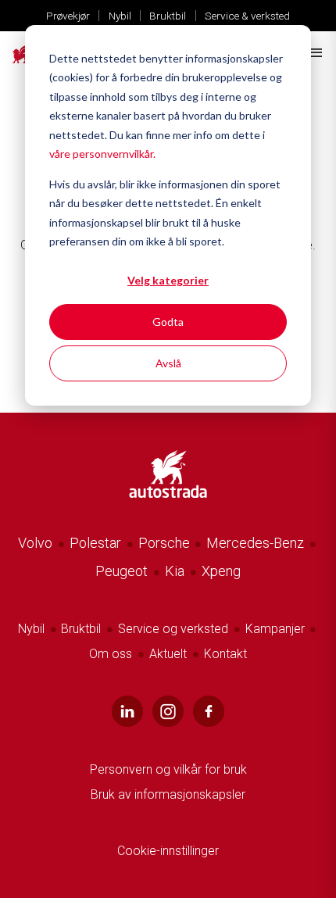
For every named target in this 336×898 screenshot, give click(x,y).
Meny (314, 53)
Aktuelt (168, 653)
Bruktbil (167, 15)
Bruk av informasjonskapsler (168, 794)
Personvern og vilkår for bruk (168, 769)
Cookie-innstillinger (168, 850)
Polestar (95, 543)
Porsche (164, 543)
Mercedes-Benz (255, 543)
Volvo (35, 543)
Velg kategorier (168, 280)
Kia (174, 571)
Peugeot (121, 571)
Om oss (110, 653)
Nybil (120, 15)
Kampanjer (275, 628)
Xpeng (221, 571)
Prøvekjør (68, 15)
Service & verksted (247, 15)
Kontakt (225, 653)
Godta (168, 321)
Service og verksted (173, 628)
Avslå (168, 363)
